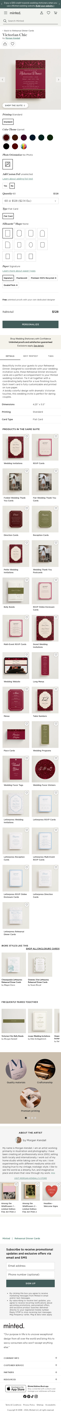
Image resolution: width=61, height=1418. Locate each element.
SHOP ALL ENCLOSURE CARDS (42, 948)
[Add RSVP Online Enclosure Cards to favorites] (56, 580)
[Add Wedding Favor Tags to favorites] (27, 758)
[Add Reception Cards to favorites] (56, 508)
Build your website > (45, 5)
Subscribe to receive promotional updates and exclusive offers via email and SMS (29, 1253)
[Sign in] (41, 12)
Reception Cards (41, 535)
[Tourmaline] (15, 137)
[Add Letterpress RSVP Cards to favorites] (56, 793)
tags (50, 356)
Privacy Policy (29, 1404)
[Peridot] (50, 137)
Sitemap (40, 1404)
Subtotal (8, 311)
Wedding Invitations (13, 463)
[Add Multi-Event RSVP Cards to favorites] (27, 617)
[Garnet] (6, 137)
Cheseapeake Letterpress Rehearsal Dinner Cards (12, 980)
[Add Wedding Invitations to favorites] (27, 436)
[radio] (8, 122)
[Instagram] (36, 1396)
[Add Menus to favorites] (27, 689)
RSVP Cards (38, 463)
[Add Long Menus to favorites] (56, 655)
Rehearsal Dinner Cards (27, 1238)
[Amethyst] (24, 137)
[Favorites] (48, 12)
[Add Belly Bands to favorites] (27, 580)
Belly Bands (9, 607)
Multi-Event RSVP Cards (15, 644)
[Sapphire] (32, 137)
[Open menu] (5, 12)
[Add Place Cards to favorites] (27, 724)
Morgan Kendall (12, 38)
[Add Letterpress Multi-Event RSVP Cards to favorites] (56, 830)
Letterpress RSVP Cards (44, 819)
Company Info (11, 1358)
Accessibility (50, 1404)
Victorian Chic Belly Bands (12, 1036)
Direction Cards (11, 535)
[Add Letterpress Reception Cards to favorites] (27, 830)
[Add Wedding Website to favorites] (27, 655)
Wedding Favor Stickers (44, 785)
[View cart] (55, 12)
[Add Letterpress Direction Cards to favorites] (56, 867)
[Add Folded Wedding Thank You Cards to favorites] (27, 471)
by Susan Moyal (34, 985)
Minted (6, 1238)
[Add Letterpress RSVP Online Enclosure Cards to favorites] (27, 867)
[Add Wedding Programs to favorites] (56, 724)
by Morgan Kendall (9, 1039)
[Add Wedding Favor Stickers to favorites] (56, 758)
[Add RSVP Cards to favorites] (56, 436)
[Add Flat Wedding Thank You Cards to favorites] (56, 471)
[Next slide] (58, 79)
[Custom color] (24, 146)
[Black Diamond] (6, 146)
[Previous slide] (2, 79)
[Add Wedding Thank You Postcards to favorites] (56, 543)
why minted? (30, 356)
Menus (7, 716)
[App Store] (15, 1389)
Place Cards (9, 750)
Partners (9, 1372)
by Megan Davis (8, 985)
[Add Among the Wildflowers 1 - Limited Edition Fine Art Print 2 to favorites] (16, 1184)
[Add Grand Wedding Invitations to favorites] (56, 617)
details (10, 356)
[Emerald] (41, 137)
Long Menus (38, 681)
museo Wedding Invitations (39, 1036)
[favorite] (12, 43)
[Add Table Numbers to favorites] (56, 689)
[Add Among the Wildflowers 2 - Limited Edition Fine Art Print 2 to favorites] (37, 1184)
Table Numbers (40, 716)
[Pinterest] (28, 1396)
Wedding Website (12, 681)
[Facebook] (25, 1396)
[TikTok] (32, 1396)
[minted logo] (15, 13)
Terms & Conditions (13, 1404)
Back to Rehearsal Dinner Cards (19, 31)
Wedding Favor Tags (13, 785)
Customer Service (14, 1365)
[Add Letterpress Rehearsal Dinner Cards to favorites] (27, 905)
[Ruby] (15, 146)
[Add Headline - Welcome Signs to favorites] (58, 1184)
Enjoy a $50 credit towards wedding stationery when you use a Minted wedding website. (30, 4)
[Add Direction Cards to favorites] (27, 508)
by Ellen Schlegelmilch (37, 1039)
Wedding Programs (42, 750)
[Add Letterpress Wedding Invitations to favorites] (27, 793)
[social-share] (5, 43)
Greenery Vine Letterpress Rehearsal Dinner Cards (38, 980)
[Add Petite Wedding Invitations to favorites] (27, 543)
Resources (10, 1379)
